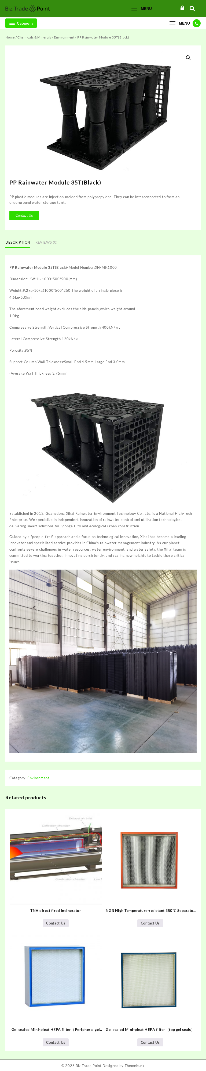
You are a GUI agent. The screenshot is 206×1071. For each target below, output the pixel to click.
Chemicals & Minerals (34, 37)
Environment (64, 37)
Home (10, 37)
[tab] (19, 242)
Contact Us (24, 215)
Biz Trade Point (89, 1066)
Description (17, 242)
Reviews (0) (46, 242)
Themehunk (135, 1066)
